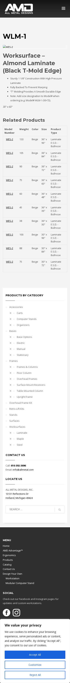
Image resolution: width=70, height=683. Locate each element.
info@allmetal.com (23, 469)
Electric (21, 343)
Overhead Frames (27, 379)
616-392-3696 (18, 465)
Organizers (23, 325)
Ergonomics (9, 555)
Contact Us (9, 569)
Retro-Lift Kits (16, 408)
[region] (35, 651)
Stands (13, 414)
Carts (20, 313)
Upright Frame (25, 396)
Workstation (12, 578)
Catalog (7, 564)
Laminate (22, 432)
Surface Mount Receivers (31, 385)
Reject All (35, 675)
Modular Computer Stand (20, 583)
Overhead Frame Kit (20, 402)
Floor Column (24, 373)
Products (8, 560)
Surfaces (14, 420)
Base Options (24, 337)
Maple (20, 438)
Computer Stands (27, 319)
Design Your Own (12, 573)
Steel (20, 444)
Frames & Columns (27, 367)
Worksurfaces (17, 426)
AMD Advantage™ (13, 550)
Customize (35, 665)
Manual (21, 349)
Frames (13, 361)
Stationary (23, 355)
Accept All (35, 654)
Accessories (16, 307)
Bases (12, 331)
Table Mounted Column (30, 391)
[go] (59, 510)
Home (6, 545)
